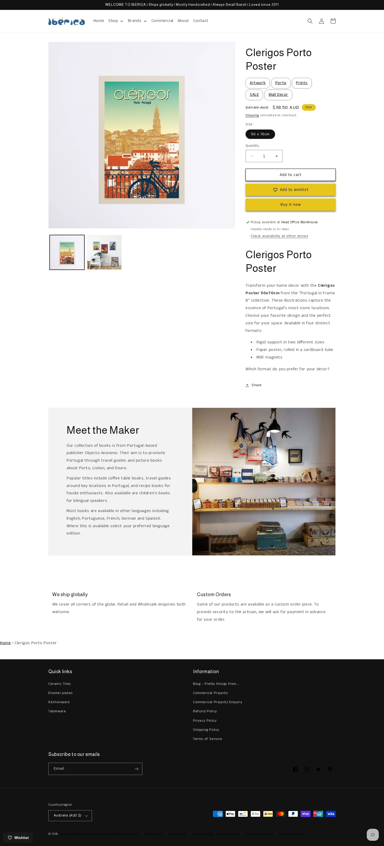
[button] (310, 21)
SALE (254, 95)
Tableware (57, 711)
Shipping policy (229, 834)
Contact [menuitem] (200, 21)
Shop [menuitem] (113, 21)
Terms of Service (207, 739)
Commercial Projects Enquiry (217, 702)
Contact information (259, 834)
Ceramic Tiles (59, 683)
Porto (281, 83)
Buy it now (291, 204)
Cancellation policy (291, 834)
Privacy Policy (205, 720)
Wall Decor (278, 95)
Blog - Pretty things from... (216, 683)
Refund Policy (205, 711)
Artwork (258, 83)
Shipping (252, 115)
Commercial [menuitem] (162, 21)
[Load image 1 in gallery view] (67, 252)
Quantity (252, 145)
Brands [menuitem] (135, 21)
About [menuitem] (183, 21)
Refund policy (153, 834)
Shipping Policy (206, 729)
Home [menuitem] (99, 21)
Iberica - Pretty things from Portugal (85, 834)
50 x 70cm (260, 134)
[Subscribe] (136, 769)
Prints (302, 83)
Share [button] (257, 385)
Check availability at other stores (279, 236)
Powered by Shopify (125, 834)
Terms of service (202, 834)
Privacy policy (177, 834)
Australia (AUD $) (68, 815)
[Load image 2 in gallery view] (104, 252)
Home (5, 643)
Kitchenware (59, 702)
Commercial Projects (210, 693)
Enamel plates (60, 693)
